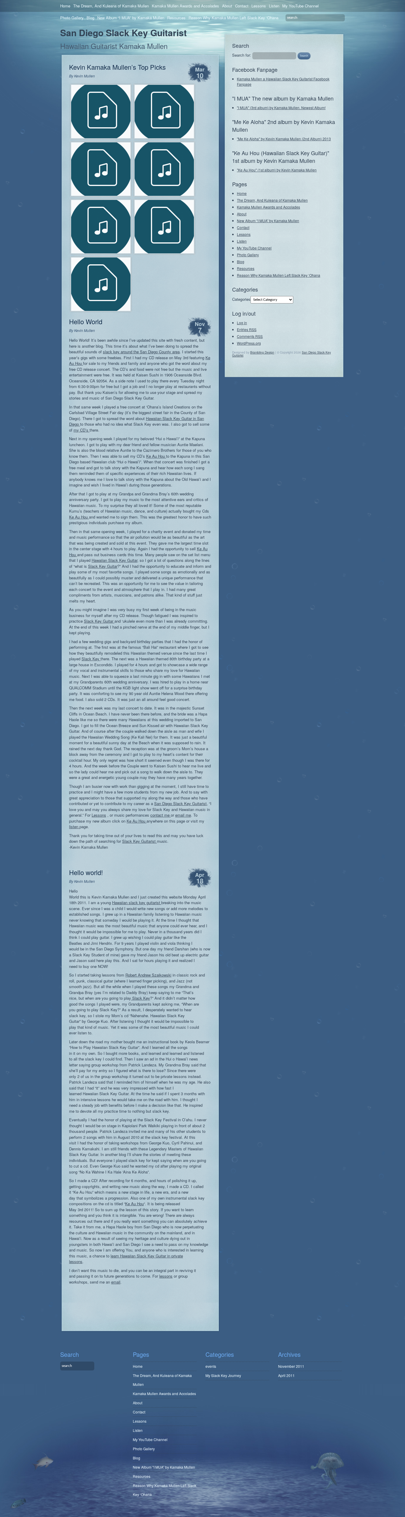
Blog (90, 17)
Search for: (241, 55)
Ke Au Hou (156, 456)
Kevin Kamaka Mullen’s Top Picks (117, 66)
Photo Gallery (72, 17)
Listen (274, 6)
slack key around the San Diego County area (141, 351)
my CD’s (82, 430)
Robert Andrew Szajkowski (148, 975)
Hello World (85, 321)
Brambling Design (262, 352)
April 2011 (286, 1375)
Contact (241, 6)
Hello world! (86, 872)
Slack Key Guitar (102, 566)
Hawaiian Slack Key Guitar (114, 560)
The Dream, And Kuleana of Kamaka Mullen (111, 6)
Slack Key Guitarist (139, 841)
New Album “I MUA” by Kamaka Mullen (130, 17)
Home (65, 6)
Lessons (258, 6)
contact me (160, 815)
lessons (166, 1276)
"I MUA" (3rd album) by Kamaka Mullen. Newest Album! (281, 107)
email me (183, 815)
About (227, 6)
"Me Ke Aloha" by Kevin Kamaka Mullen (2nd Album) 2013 (284, 138)
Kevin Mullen (84, 75)
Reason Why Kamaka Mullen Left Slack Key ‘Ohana (233, 17)
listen (74, 826)
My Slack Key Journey (223, 1375)
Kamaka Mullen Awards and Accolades (185, 6)
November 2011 (291, 1366)
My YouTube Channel (300, 6)
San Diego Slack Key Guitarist (123, 32)
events (210, 1366)
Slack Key (91, 658)
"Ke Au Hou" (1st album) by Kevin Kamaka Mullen (277, 169)
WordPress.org (249, 343)
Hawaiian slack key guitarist (136, 902)
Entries (246, 329)
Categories (241, 299)
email (115, 1282)
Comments (250, 336)
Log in (242, 322)
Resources (176, 17)
